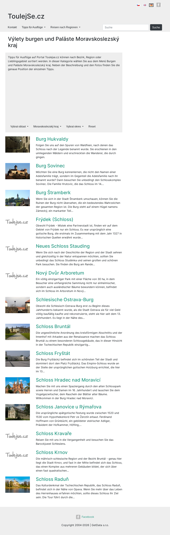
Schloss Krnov (52, 452)
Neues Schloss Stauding (63, 246)
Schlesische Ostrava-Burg (64, 299)
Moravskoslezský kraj (46, 126)
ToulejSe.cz (26, 16)
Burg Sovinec (50, 166)
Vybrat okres (73, 126)
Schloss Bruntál (53, 326)
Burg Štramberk (53, 192)
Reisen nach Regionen (64, 27)
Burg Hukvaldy (52, 139)
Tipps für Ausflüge (32, 27)
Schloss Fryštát (53, 353)
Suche (156, 27)
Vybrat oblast (18, 126)
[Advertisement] (63, 96)
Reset (91, 126)
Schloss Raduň (52, 479)
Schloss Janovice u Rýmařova (68, 407)
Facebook (88, 516)
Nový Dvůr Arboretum (60, 273)
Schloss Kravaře (54, 433)
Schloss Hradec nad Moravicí (68, 380)
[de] (151, 5)
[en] (145, 5)
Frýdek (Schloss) (54, 219)
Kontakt (12, 27)
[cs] (138, 5)
